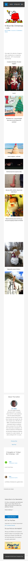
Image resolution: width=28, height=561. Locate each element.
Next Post (14, 444)
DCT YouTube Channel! (10, 525)
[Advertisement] (14, 42)
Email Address (9, 509)
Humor (6, 31)
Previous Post (14, 441)
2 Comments (19, 30)
